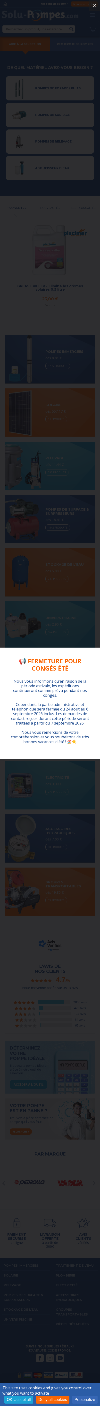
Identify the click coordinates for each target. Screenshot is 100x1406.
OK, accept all (19, 1400)
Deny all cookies (52, 1400)
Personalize (85, 1400)
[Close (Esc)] (94, 5)
